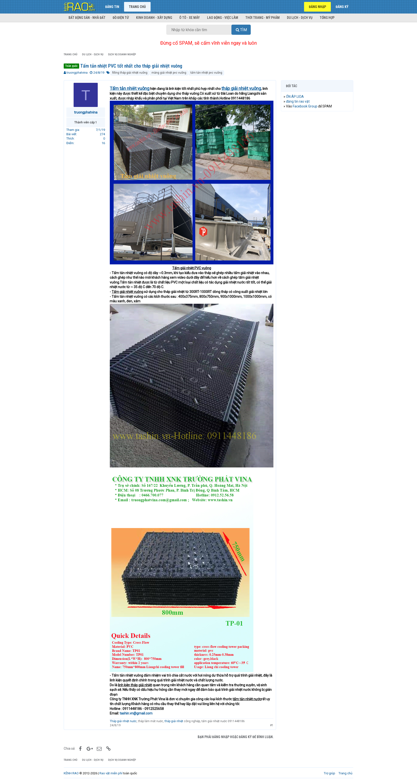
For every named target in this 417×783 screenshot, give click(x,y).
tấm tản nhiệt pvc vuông (206, 72)
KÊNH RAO (71, 773)
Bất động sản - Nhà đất (87, 18)
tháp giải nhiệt (174, 721)
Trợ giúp (329, 773)
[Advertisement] (317, 188)
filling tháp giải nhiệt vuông (129, 72)
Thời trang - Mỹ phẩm (262, 18)
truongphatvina (77, 72)
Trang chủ (137, 7)
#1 (271, 725)
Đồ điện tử (121, 18)
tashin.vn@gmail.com (136, 713)
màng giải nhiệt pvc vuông (169, 72)
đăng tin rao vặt (298, 101)
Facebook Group (305, 106)
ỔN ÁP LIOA (295, 97)
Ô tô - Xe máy (189, 18)
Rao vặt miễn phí (110, 773)
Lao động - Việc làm (222, 18)
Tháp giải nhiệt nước (123, 721)
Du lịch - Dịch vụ (300, 18)
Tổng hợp (327, 18)
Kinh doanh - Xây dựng (154, 18)
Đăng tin (112, 7)
